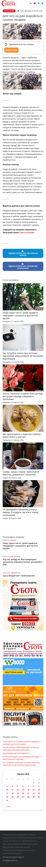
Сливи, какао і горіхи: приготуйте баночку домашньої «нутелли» (21, 473)
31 (7, 800)
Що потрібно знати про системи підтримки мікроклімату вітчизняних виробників (23, 356)
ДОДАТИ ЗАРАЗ (11, 50)
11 (12, 790)
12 (18, 790)
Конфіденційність (10, 860)
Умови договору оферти (13, 857)
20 (23, 793)
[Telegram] (42, 3)
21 (28, 793)
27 (23, 797)
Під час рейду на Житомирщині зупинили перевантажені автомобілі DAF (22, 562)
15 (34, 790)
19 (18, 793)
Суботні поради (9, 540)
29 (34, 797)
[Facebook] (38, 3)
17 (7, 793)
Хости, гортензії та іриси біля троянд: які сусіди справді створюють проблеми (23, 396)
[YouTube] (34, 3)
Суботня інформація (11, 556)
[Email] (30, 3)
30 (39, 797)
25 (12, 797)
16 (39, 790)
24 (7, 797)
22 (34, 793)
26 (18, 797)
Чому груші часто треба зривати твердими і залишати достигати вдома (20, 315)
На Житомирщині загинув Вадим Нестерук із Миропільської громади (22, 757)
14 (28, 790)
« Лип (8, 806)
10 (7, 790)
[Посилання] (8, 3)
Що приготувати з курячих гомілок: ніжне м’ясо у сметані (22, 435)
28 (28, 797)
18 (12, 793)
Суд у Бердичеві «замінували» (19, 575)
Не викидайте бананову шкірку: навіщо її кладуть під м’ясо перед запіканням (20, 512)
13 (23, 790)
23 (39, 793)
